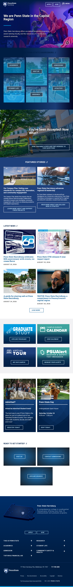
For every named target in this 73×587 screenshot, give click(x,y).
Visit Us (19, 456)
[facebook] (27, 525)
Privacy (22, 576)
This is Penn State (11, 541)
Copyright (52, 576)
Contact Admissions (53, 456)
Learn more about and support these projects (19, 209)
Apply (49, 4)
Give (56, 4)
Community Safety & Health (45, 551)
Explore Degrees (36, 476)
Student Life (41, 546)
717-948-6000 (55, 567)
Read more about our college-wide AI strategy (53, 205)
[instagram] (46, 525)
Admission (8, 550)
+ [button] (31, 540)
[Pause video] (67, 43)
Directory (60, 576)
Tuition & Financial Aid (13, 556)
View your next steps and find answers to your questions (49, 147)
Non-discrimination (32, 576)
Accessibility (43, 576)
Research (40, 541)
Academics (8, 546)
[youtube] (41, 525)
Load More (36, 310)
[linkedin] (32, 525)
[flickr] (36, 525)
